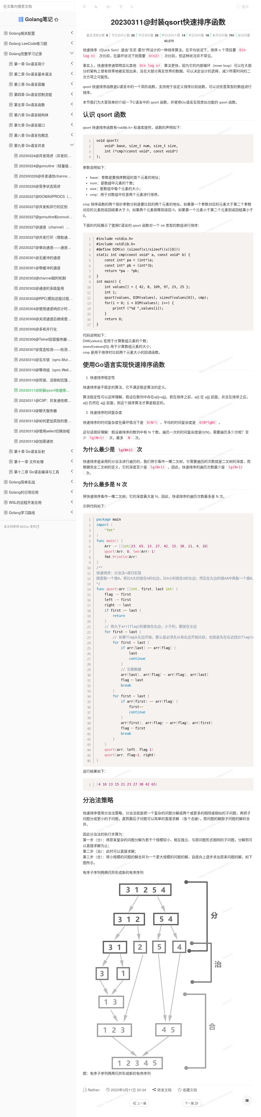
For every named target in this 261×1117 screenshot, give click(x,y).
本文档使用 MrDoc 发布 (20, 526)
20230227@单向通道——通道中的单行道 (47, 247)
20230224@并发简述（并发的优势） (47, 155)
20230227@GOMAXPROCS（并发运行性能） (47, 196)
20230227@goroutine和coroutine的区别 (47, 216)
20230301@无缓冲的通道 (39, 257)
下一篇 (189, 1103)
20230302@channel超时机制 (42, 277)
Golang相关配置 (21, 33)
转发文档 (164, 1089)
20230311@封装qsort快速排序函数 (47, 390)
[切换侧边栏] (84, 6)
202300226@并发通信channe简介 (46, 175)
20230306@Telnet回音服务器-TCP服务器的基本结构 (47, 339)
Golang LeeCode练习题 (27, 43)
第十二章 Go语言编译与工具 (36, 471)
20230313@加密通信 (35, 441)
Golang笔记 (39, 19)
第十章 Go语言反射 (29, 451)
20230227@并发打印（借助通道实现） (47, 237)
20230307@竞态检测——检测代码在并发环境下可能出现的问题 (47, 349)
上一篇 (141, 1103)
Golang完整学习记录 (25, 53)
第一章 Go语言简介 (29, 63)
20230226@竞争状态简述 (39, 186)
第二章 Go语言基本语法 (32, 73)
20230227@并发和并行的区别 (43, 206)
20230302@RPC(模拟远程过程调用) (47, 298)
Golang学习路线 (21, 512)
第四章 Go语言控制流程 (32, 94)
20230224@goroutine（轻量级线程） (47, 165)
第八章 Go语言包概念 (30, 135)
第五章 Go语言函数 (29, 104)
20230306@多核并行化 (37, 328)
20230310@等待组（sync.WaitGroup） (47, 369)
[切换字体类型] (121, 6)
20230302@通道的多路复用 (41, 288)
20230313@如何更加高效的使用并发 (47, 420)
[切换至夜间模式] (132, 6)
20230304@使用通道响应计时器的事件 (47, 308)
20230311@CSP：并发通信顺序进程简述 (47, 400)
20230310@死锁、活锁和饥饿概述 (46, 379)
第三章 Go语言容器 (29, 84)
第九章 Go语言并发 (29, 145)
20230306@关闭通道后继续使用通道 (47, 318)
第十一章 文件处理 (28, 461)
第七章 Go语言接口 (29, 124)
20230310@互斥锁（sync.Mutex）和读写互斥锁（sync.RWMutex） (47, 359)
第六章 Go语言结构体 (30, 114)
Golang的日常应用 (23, 492)
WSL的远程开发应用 (25, 502)
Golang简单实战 (21, 481)
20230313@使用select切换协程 (44, 430)
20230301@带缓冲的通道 (39, 267)
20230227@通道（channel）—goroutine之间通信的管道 (47, 226)
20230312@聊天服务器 (37, 410)
